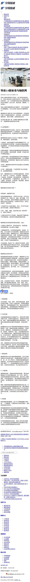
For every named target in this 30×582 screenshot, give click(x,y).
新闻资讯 (6, 455)
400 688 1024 (4, 565)
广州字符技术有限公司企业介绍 (13, 499)
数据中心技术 (10, 434)
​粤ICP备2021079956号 (7, 577)
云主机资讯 (7, 468)
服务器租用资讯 (18, 434)
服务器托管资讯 (8, 463)
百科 (6, 436)
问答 (9, 436)
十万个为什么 (21, 439)
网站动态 (14, 439)
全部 (5, 17)
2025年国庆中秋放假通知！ (11, 490)
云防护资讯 (7, 467)
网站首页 (6, 14)
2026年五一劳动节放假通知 (11, 478)
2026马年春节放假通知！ (11, 487)
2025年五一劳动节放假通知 (11, 494)
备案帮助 (3, 434)
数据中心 (3, 440)
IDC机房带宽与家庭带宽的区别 (12, 492)
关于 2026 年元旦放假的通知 (12, 489)
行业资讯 (8, 439)
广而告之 (3, 439)
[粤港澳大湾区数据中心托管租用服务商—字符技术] (15, 6)
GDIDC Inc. (17, 580)
